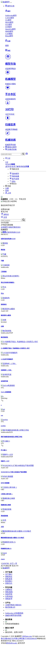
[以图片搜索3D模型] (26, 154)
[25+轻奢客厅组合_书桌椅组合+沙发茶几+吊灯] (19, 342)
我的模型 (15, 174)
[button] (25, 162)
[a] (2, 396)
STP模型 (8, 27)
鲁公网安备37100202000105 (26, 638)
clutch (3, 559)
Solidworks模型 (11, 15)
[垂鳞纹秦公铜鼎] (8, 498)
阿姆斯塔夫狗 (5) (6, 548)
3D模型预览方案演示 (13, 605)
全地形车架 (4, 381)
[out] (3, 409)
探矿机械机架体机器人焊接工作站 (11, 436)
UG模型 (8, 20)
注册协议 (8, 589)
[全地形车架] (6, 374)
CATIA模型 (9, 18)
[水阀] (3, 320)
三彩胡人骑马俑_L (7, 494)
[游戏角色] (5, 298)
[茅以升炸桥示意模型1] (10, 276)
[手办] (3, 287)
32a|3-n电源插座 (6, 392)
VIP (8, 158)
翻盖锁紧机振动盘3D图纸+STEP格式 (12, 537)
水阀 (2, 326)
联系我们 (8, 581)
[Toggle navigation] (11, 2)
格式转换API (10, 607)
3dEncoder (13, 643)
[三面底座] (5, 265)
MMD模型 (9, 31)
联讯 (8, 643)
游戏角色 (4, 304)
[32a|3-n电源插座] (8, 385)
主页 (5, 217)
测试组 (3, 249)
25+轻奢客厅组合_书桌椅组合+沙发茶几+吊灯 (15, 348)
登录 (7, 190)
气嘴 (2, 260)
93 (11, 563)
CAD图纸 (9, 34)
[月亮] (3, 520)
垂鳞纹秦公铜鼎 (6, 505)
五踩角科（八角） (6, 370)
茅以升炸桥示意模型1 (7, 282)
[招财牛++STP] (7, 454)
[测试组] (4, 243)
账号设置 (15, 179)
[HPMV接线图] (7, 476)
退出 (14, 181)
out (2, 415)
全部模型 (4, 227)
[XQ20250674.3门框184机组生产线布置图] (17, 465)
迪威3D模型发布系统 (13, 615)
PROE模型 (9, 22)
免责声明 (8, 594)
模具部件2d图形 (6, 315)
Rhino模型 (9, 36)
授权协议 (8, 576)
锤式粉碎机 (4, 337)
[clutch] (4, 553)
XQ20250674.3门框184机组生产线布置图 (14, 472)
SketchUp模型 (10, 29)
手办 (2, 293)
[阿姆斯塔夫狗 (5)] (8, 542)
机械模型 (4, 229)
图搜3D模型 (12, 147)
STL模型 (8, 24)
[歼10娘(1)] (5, 441)
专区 (8, 50)
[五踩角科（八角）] (9, 363)
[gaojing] (4, 420)
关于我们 (8, 574)
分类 (8, 41)
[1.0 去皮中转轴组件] (9, 353)
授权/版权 (9, 592)
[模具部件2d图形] (8, 309)
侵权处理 (8, 599)
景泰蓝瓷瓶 (4, 516)
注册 (7, 188)
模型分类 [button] (10, 6)
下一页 (14, 563)
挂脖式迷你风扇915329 (8, 239)
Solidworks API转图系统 (14, 613)
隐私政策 (8, 579)
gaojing (3, 426)
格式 (8, 11)
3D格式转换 (12, 149)
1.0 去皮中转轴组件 (7, 359)
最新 (7, 45)
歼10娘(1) (4, 450)
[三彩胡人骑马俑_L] (9, 487)
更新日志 (8, 583)
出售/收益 (9, 596)
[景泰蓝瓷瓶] (6, 509)
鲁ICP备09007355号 (8, 638)
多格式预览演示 (14, 227)
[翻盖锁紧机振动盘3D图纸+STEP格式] (16, 531)
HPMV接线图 (5, 483)
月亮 (2, 527)
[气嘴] (3, 254)
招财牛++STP (5, 461)
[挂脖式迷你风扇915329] (10, 232)
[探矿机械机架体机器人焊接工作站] (15, 430)
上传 (9, 193)
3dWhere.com (27, 636)
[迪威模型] (5, 2)
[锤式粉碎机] (6, 331)
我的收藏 (15, 176)
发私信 (6, 214)
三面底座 (4, 271)
